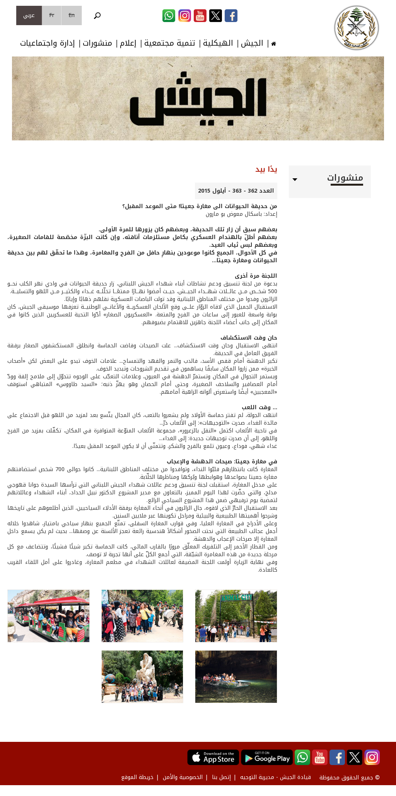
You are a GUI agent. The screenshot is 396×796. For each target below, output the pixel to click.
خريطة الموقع (137, 777)
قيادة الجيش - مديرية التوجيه (275, 777)
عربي (29, 15)
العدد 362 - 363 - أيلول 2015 (236, 191)
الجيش (252, 43)
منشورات (97, 43)
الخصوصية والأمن (183, 777)
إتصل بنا (221, 777)
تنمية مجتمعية (169, 43)
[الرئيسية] (356, 28)
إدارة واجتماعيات (47, 43)
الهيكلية (218, 43)
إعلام (128, 43)
